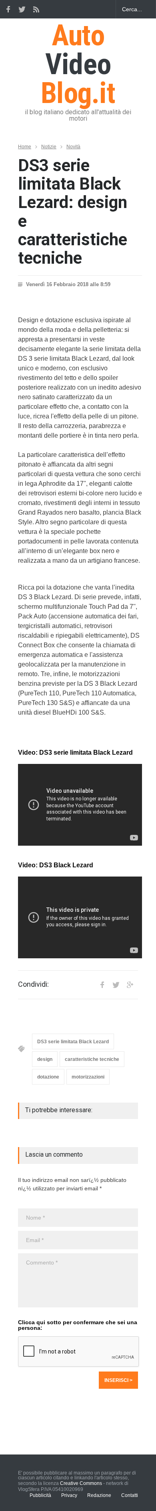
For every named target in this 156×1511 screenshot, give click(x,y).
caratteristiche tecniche (92, 1059)
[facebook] (8, 9)
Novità (73, 146)
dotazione (48, 1077)
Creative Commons (81, 1483)
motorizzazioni (88, 1077)
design (44, 1059)
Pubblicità (40, 1495)
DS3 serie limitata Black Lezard (73, 1041)
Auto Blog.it (78, 64)
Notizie (48, 146)
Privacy (69, 1495)
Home (24, 146)
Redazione (99, 1495)
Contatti (129, 1495)
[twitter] (22, 9)
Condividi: (33, 984)
